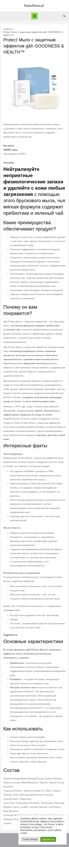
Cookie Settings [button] (30, 839)
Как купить (8, 145)
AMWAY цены (10, 150)
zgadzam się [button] (48, 839)
